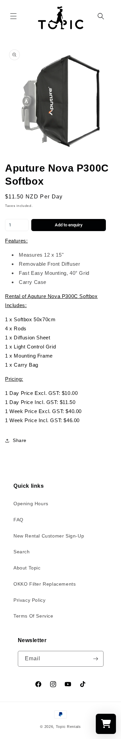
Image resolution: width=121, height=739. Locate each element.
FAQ (18, 519)
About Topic (27, 567)
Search (21, 551)
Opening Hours (30, 503)
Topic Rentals (68, 727)
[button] (13, 16)
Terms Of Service (33, 616)
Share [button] (20, 440)
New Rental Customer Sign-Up (48, 536)
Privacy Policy (29, 600)
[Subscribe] (95, 659)
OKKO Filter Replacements (44, 584)
